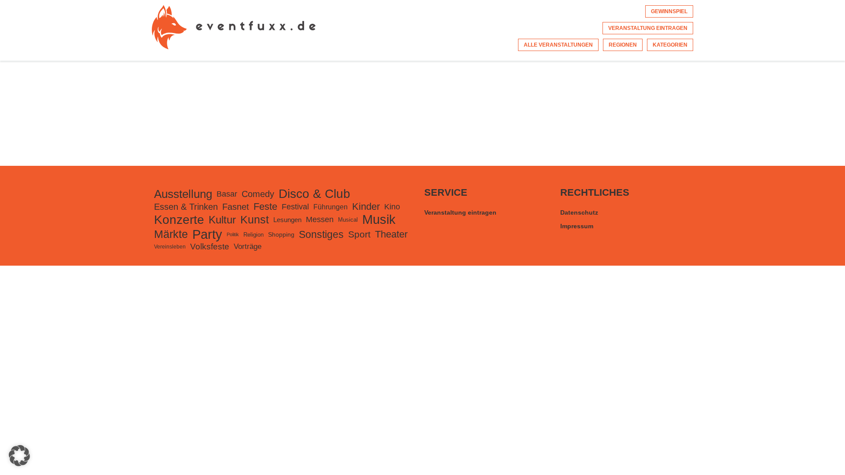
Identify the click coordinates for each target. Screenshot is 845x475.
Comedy (258, 194)
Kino (392, 206)
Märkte (171, 234)
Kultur (222, 220)
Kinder (366, 206)
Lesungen (287, 219)
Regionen (623, 45)
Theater (391, 234)
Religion (253, 234)
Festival (295, 206)
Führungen (330, 207)
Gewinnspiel (669, 11)
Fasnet (235, 207)
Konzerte (179, 220)
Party (207, 234)
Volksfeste (209, 246)
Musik (379, 219)
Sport (359, 234)
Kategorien (670, 45)
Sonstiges (321, 234)
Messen (320, 219)
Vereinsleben (170, 247)
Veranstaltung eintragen (647, 28)
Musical (348, 219)
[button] (19, 455)
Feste (265, 206)
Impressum (576, 226)
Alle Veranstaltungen (558, 45)
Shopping (281, 234)
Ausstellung (183, 194)
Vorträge (247, 246)
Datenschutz (579, 212)
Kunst (254, 220)
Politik (233, 234)
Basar (227, 194)
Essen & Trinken (186, 207)
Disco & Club (314, 194)
